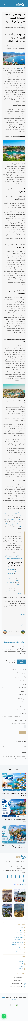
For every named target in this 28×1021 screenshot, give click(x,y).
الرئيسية (22, 46)
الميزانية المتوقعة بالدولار (20, 720)
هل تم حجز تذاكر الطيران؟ (20, 699)
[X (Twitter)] (19, 876)
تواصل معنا (20, 949)
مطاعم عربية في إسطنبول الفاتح (18, 758)
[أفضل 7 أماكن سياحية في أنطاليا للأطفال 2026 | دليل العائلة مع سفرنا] (14, 834)
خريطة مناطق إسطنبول (21, 756)
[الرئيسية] (24, 26)
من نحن (21, 947)
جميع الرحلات (19, 932)
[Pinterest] (23, 881)
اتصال (23, 625)
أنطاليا (17, 46)
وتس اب (22, 614)
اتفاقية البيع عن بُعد (18, 942)
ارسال (22, 732)
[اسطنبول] (15, 674)
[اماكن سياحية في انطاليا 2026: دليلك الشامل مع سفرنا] (14, 782)
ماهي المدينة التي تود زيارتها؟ (19, 670)
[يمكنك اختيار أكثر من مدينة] (15, 672)
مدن (15, 756)
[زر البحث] (3, 746)
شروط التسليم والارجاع (17, 944)
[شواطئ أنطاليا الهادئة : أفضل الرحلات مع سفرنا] (14, 808)
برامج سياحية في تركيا (14, 519)
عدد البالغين (23, 684)
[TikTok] (11, 876)
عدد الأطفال (23, 691)
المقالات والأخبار (19, 935)
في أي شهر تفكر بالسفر (20, 677)
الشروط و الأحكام (18, 937)
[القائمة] (4, 4)
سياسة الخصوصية (18, 940)
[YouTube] (7, 876)
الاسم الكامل (23, 706)
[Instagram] (15, 876)
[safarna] (20, 895)
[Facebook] (23, 876)
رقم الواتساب (23, 713)
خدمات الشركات (19, 952)
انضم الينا (20, 930)
